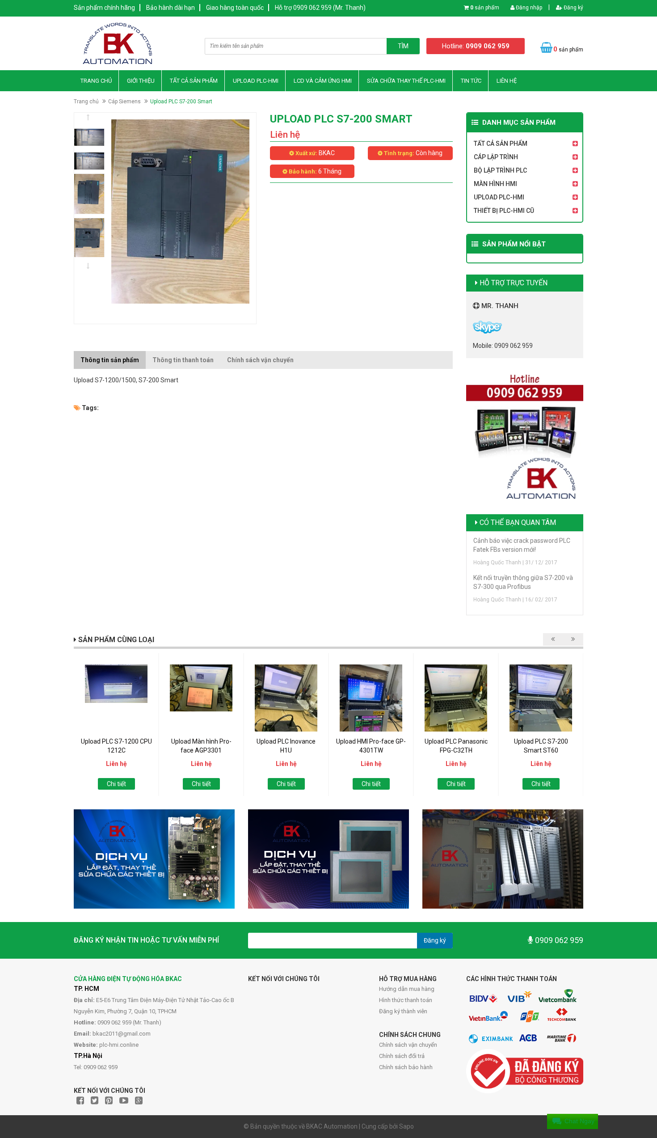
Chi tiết (116, 783)
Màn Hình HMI (495, 183)
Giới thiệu (141, 80)
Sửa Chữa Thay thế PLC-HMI (406, 80)
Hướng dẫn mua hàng (406, 989)
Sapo (406, 1126)
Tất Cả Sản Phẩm (194, 80)
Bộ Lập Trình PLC (500, 170)
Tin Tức (471, 80)
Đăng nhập (528, 7)
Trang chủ (96, 80)
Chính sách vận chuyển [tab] (260, 360)
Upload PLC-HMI (255, 80)
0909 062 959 (558, 940)
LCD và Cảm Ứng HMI (323, 80)
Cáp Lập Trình (496, 157)
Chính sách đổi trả (402, 1056)
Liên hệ (507, 80)
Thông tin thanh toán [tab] (183, 360)
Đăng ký (572, 7)
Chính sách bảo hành (406, 1067)
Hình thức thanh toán (405, 1000)
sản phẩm (484, 7)
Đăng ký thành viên (403, 1011)
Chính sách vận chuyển (408, 1044)
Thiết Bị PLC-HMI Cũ (504, 210)
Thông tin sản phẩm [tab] (109, 360)
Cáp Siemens (124, 101)
